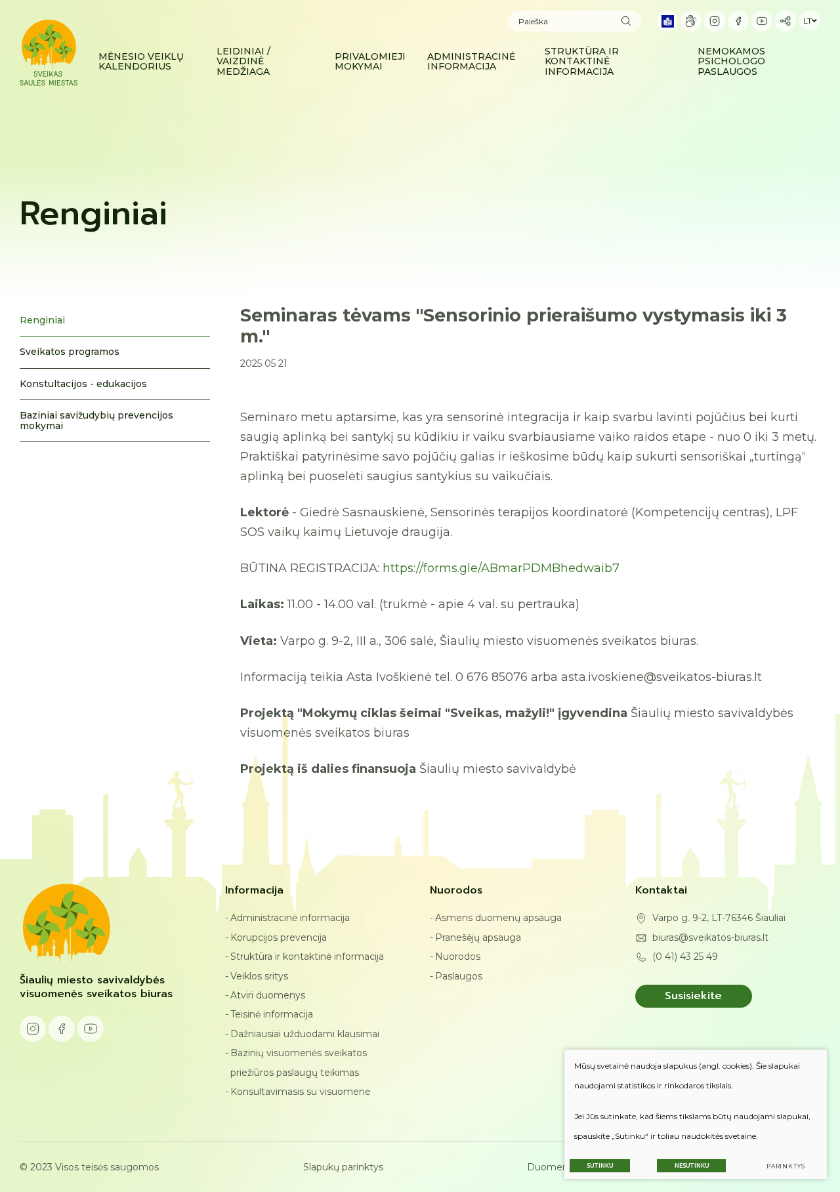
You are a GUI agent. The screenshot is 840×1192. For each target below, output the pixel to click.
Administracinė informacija (290, 918)
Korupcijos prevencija (278, 937)
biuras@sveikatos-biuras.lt (710, 937)
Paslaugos (458, 976)
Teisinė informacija (271, 1014)
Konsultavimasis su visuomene (300, 1092)
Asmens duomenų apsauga (498, 918)
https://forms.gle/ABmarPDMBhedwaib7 (501, 568)
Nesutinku (692, 1165)
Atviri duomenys (267, 995)
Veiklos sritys (259, 976)
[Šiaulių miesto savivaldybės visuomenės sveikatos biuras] (48, 52)
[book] (667, 20)
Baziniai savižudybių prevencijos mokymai (96, 420)
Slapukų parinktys (343, 1167)
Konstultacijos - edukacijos (83, 384)
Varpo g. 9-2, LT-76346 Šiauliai (719, 918)
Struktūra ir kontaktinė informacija (307, 956)
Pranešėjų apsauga (478, 937)
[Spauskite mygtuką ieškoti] (625, 20)
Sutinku (600, 1165)
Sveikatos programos (69, 352)
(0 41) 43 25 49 (685, 956)
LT (807, 21)
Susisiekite (693, 996)
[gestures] (691, 20)
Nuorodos (457, 956)
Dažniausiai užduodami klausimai (304, 1034)
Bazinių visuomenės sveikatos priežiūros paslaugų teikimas (298, 1062)
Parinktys (785, 1166)
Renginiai (42, 320)
